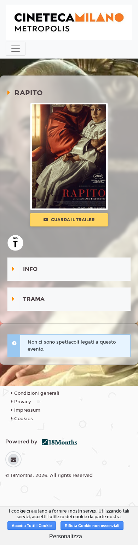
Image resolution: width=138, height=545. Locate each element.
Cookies (23, 419)
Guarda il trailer (72, 219)
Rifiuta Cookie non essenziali (92, 525)
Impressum (26, 410)
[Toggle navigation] (15, 49)
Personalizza (65, 536)
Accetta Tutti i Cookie (32, 525)
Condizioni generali (36, 393)
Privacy (22, 402)
